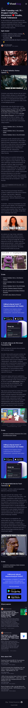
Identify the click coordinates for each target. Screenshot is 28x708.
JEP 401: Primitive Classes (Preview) (12, 288)
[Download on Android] (8, 318)
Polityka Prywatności (14, 702)
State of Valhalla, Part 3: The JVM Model (14, 135)
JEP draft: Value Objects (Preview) (12, 295)
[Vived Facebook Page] (22, 702)
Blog (7, 702)
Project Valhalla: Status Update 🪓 (13, 34)
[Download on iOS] (19, 318)
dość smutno (16, 381)
